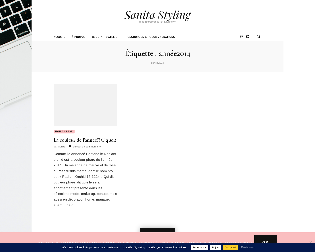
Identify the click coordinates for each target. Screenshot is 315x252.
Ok (265, 242)
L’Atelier (113, 37)
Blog (96, 37)
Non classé (64, 131)
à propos (79, 37)
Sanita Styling (157, 14)
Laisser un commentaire (87, 146)
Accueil (59, 37)
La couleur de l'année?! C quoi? (85, 140)
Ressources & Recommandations (150, 37)
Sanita (61, 146)
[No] (310, 242)
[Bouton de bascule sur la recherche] (258, 36)
